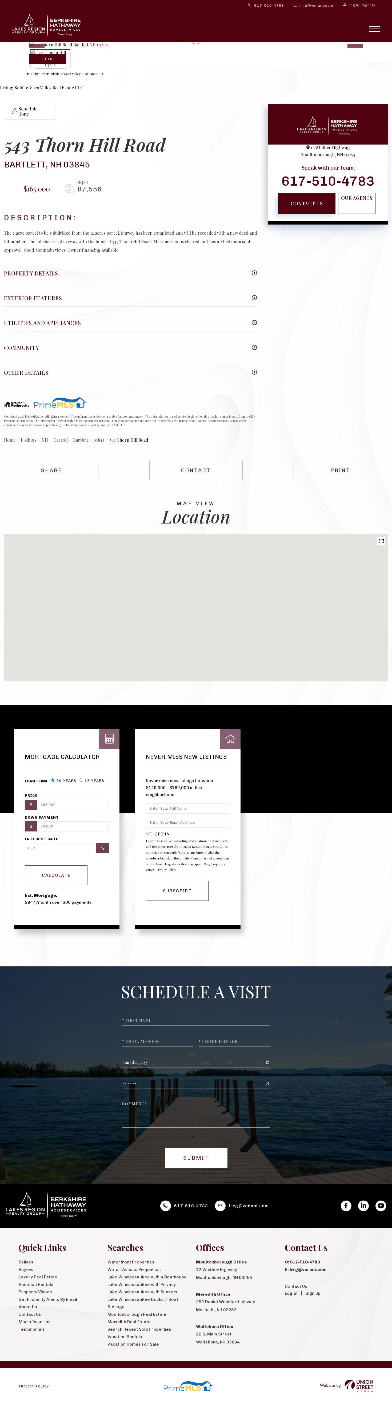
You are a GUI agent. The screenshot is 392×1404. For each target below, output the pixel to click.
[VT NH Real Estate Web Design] (346, 1386)
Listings (28, 440)
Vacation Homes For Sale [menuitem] (133, 1344)
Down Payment (42, 817)
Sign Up (368, 5)
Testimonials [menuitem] (32, 1329)
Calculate (56, 875)
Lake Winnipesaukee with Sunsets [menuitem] (142, 1291)
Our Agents (357, 198)
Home (9, 440)
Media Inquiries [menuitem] (35, 1321)
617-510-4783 (269, 5)
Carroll (60, 440)
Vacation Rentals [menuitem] (36, 1284)
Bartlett (80, 440)
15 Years (93, 780)
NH (45, 440)
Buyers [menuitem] (26, 1269)
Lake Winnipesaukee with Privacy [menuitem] (141, 1284)
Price (31, 795)
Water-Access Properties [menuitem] (134, 1269)
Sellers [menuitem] (26, 1262)
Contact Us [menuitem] (30, 1314)
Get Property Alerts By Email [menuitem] (48, 1299)
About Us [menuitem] (28, 1306)
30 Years (65, 780)
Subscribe (177, 890)
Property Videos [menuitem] (35, 1291)
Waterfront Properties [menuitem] (130, 1262)
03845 (98, 440)
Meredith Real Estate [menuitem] (129, 1321)
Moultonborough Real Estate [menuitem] (136, 1314)
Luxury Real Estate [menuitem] (38, 1276)
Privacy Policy (166, 869)
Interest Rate (41, 839)
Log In (353, 5)
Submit (196, 1158)
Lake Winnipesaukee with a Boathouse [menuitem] (147, 1276)
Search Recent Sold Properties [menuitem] (139, 1329)
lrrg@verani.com (316, 5)
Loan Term (36, 781)
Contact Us (307, 203)
